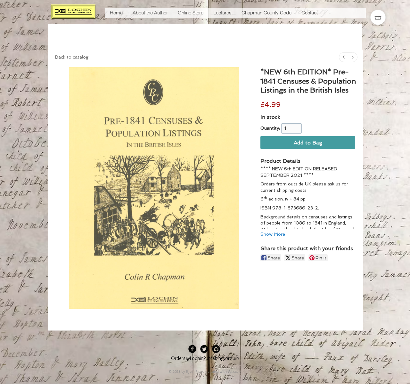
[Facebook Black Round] (192, 349)
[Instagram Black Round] (216, 349)
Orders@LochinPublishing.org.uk (205, 358)
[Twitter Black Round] (204, 349)
